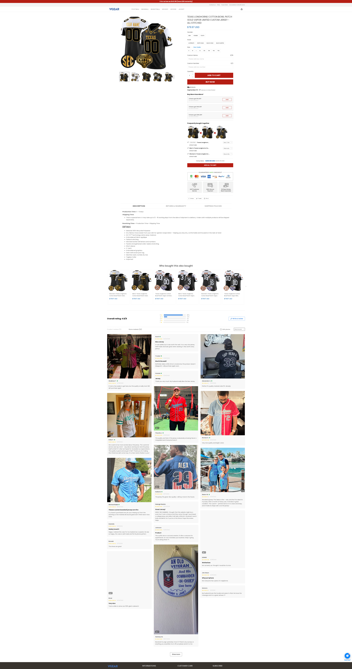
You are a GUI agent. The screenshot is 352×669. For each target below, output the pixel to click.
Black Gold (210, 43)
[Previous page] (120, 77)
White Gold (200, 43)
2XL (204, 50)
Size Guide (197, 47)
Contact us (212, 5)
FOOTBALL (135, 9)
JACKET (181, 9)
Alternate (191, 43)
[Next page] (174, 77)
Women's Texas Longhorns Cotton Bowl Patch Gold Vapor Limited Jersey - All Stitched (199, 154)
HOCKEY (165, 9)
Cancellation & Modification (237, 5)
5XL (218, 50)
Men (189, 35)
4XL (214, 50)
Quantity (190, 71)
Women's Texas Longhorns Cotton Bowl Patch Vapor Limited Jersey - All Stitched (210, 295)
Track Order (224, 5)
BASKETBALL (155, 9)
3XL (209, 50)
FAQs (218, 5)
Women (196, 35)
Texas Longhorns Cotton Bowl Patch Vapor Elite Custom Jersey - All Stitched (233, 295)
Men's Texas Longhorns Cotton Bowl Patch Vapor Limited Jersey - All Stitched (187, 295)
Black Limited (220, 43)
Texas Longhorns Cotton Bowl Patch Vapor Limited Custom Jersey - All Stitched (164, 295)
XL (200, 50)
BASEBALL (145, 9)
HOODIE (173, 9)
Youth (202, 35)
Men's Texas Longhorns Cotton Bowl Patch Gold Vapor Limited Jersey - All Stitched (199, 148)
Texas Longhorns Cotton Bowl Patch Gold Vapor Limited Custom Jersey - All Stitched (203, 142)
